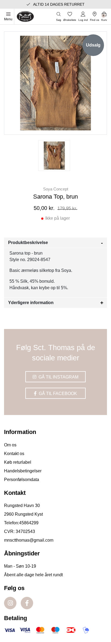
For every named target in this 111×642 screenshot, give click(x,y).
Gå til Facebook (57, 393)
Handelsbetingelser (22, 471)
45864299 (29, 523)
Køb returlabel (17, 462)
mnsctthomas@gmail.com (28, 540)
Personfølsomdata (21, 479)
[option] (54, 155)
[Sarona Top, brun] (54, 155)
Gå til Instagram (57, 377)
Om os (10, 445)
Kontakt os (14, 453)
